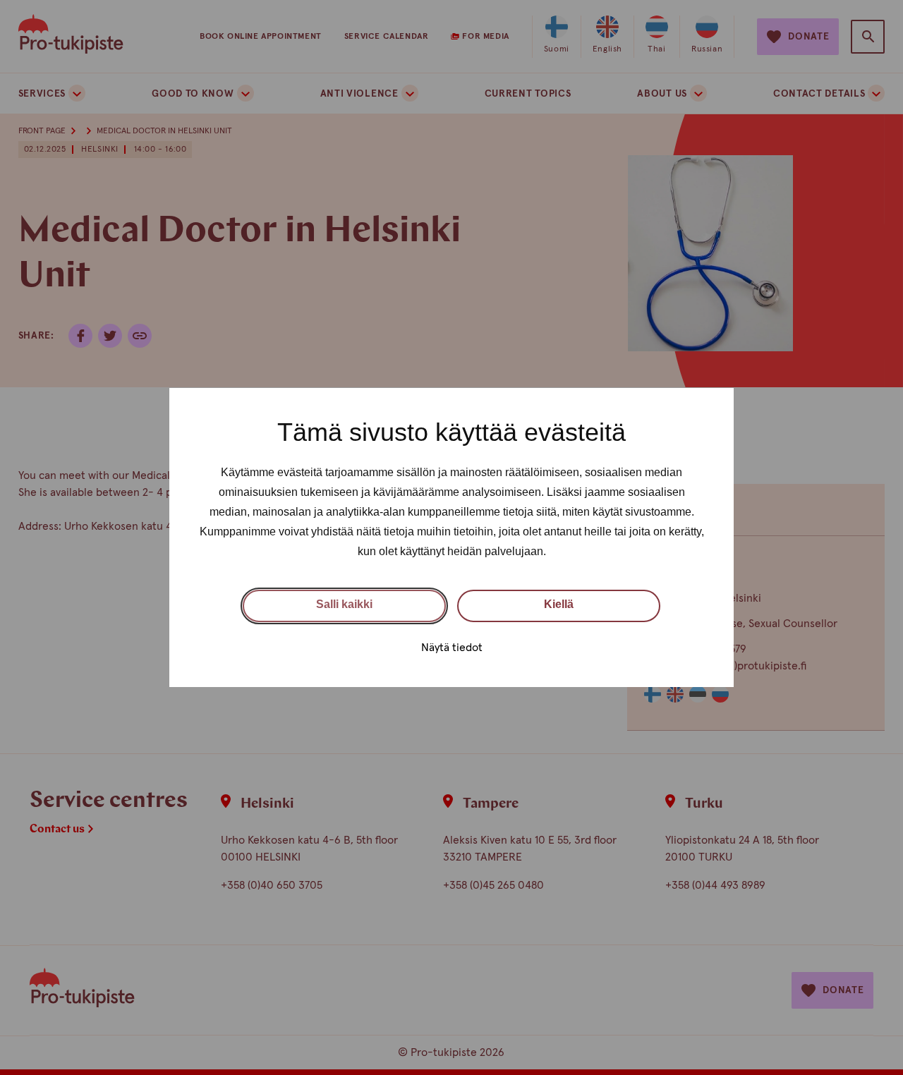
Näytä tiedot (452, 647)
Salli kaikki (344, 604)
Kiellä (559, 604)
